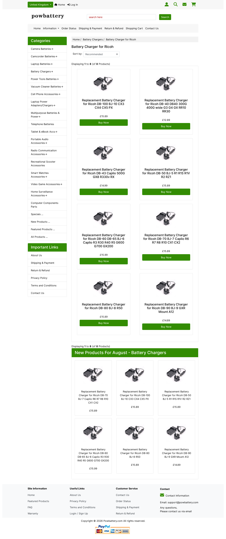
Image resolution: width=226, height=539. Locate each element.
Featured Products (38, 501)
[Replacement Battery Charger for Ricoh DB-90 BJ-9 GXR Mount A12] (166, 287)
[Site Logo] (56, 16)
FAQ (30, 507)
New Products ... (40, 221)
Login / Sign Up (79, 513)
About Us (36, 255)
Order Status (68, 28)
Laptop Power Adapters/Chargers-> (43, 103)
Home (61, 4)
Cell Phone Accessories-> (45, 94)
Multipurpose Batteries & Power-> (45, 114)
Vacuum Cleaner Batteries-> (47, 86)
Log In (74, 4)
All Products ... (39, 236)
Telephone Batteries (42, 124)
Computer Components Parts (44, 204)
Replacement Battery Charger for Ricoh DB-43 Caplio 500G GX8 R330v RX (103, 173)
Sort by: (77, 53)
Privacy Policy (39, 277)
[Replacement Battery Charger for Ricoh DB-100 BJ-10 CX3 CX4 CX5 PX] (104, 83)
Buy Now (103, 122)
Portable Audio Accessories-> (39, 141)
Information (50, 28)
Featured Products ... (43, 229)
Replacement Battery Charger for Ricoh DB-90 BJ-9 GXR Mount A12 (166, 308)
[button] (220, 524)
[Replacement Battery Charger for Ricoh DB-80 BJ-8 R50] (104, 287)
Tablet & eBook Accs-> (44, 131)
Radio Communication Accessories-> (44, 152)
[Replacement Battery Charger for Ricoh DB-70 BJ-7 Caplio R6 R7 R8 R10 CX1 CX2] (166, 218)
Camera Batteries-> (42, 48)
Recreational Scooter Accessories (43, 163)
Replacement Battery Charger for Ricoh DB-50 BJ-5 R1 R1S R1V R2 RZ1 (166, 173)
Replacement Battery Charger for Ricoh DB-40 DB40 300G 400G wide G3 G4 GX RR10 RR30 (166, 105)
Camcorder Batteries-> (44, 56)
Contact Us (152, 28)
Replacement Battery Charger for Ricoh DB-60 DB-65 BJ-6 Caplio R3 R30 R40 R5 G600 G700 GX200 (103, 240)
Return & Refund (114, 28)
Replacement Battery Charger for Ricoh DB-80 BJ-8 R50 (103, 306)
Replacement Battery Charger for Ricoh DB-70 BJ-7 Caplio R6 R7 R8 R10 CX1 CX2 (166, 238)
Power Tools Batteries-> (45, 79)
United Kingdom (39, 4)
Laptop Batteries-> (42, 63)
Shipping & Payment (90, 28)
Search (165, 17)
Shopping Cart (134, 28)
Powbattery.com (113, 520)
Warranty (33, 513)
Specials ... (37, 214)
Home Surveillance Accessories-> (42, 193)
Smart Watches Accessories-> (40, 174)
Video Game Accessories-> (46, 184)
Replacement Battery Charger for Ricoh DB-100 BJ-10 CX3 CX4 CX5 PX (103, 103)
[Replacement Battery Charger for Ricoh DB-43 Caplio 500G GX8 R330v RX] (104, 152)
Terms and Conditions (43, 285)
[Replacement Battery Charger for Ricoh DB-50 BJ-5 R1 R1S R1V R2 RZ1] (166, 152)
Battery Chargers (93, 39)
